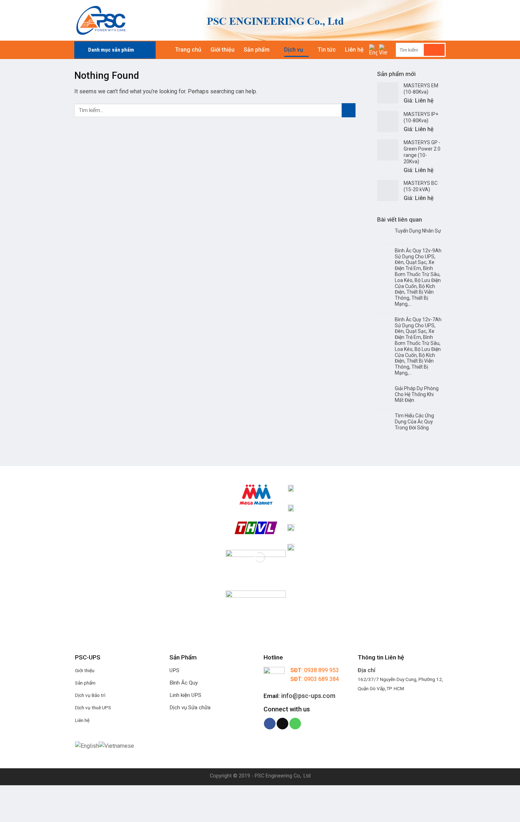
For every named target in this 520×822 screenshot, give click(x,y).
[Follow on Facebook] (270, 724)
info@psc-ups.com (308, 695)
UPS (174, 670)
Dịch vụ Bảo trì (90, 695)
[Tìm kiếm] (434, 50)
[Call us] (295, 724)
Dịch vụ (293, 49)
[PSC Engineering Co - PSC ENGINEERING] (130, 20)
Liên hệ (354, 49)
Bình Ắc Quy (183, 683)
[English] (373, 50)
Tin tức (327, 49)
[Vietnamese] (383, 50)
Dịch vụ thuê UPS (93, 707)
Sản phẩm (257, 49)
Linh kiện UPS (185, 695)
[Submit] (349, 110)
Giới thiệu (222, 49)
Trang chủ (188, 49)
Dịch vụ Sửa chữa (189, 707)
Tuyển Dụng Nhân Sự (418, 231)
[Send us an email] (282, 724)
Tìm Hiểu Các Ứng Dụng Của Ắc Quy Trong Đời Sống (414, 421)
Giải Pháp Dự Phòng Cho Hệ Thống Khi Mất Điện (417, 394)
